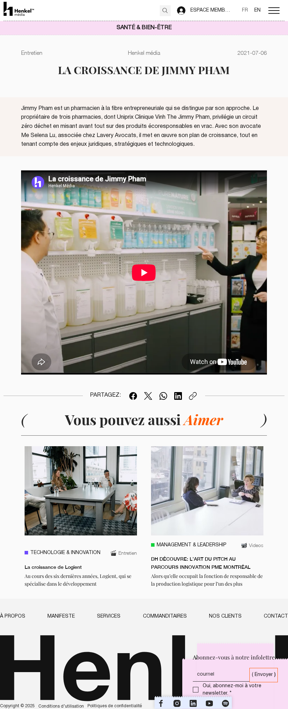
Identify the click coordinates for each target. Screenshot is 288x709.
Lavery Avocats (116, 135)
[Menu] (273, 10)
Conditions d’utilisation (61, 706)
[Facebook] (133, 396)
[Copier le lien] (193, 396)
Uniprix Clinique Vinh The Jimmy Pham (163, 117)
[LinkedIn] (178, 396)
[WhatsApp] (163, 396)
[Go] (165, 10)
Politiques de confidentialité (114, 706)
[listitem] (80, 517)
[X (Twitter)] (148, 396)
